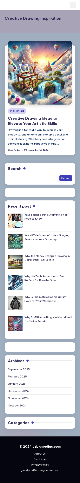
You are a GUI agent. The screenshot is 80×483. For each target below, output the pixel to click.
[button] (73, 5)
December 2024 (18, 391)
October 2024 (17, 405)
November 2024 (18, 398)
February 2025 (17, 376)
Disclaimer (40, 459)
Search (14, 168)
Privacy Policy (40, 464)
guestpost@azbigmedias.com (40, 470)
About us (40, 453)
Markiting (17, 110)
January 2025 (17, 383)
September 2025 (19, 369)
